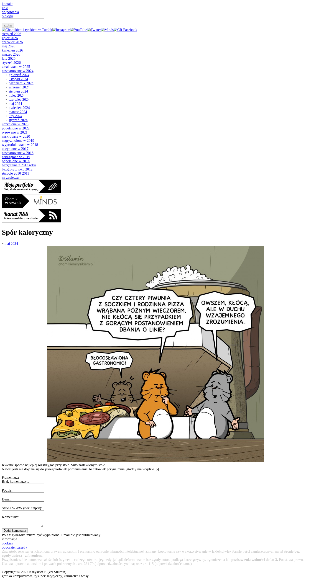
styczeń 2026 (11, 62)
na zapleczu (10, 177)
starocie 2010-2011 (15, 173)
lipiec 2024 (17, 95)
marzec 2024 (18, 112)
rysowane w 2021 (15, 132)
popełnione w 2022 (16, 128)
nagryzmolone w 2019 (18, 140)
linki (5, 8)
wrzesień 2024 (19, 87)
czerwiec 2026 (12, 42)
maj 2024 (15, 104)
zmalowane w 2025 (16, 67)
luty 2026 (8, 58)
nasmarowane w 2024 (17, 71)
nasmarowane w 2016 (17, 153)
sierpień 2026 (11, 34)
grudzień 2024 (19, 75)
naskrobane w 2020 (16, 136)
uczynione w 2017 (15, 149)
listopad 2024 (18, 79)
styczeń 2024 (18, 120)
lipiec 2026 (10, 38)
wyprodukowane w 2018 (20, 145)
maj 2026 (8, 46)
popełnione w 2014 (16, 161)
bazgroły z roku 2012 (17, 169)
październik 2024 (21, 83)
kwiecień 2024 (19, 108)
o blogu (7, 16)
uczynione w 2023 (15, 124)
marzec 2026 (11, 54)
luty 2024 (15, 116)
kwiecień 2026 (12, 50)
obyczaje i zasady (14, 547)
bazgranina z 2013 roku (19, 165)
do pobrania (10, 12)
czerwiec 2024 (19, 99)
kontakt (7, 4)
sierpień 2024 (18, 91)
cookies (7, 543)
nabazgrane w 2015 (16, 157)
